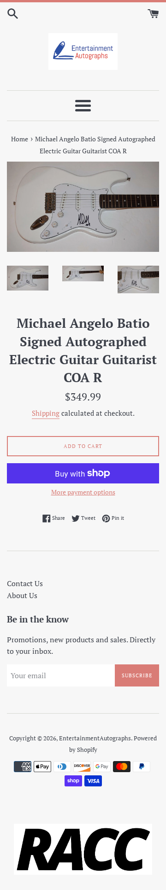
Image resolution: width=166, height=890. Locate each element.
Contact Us (25, 583)
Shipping (45, 413)
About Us (22, 595)
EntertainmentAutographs (95, 738)
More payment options (83, 492)
